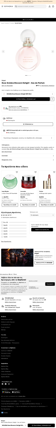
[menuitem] (49, 6)
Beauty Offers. (22, 396)
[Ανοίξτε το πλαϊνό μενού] (2, 6)
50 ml (10, 274)
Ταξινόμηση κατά (34, 212)
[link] (42, 229)
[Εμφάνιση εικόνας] (28, 50)
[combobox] (42, 215)
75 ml (15, 274)
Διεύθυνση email (33, 281)
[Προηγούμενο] (3, 51)
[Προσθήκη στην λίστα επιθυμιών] (17, 172)
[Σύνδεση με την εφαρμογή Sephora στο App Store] (15, 391)
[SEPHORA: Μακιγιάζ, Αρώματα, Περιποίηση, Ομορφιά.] (8, 6)
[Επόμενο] (52, 51)
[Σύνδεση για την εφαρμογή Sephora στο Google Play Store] (6, 391)
